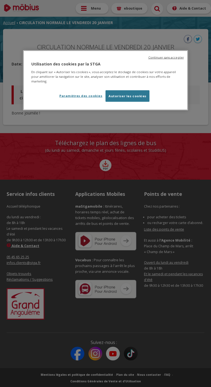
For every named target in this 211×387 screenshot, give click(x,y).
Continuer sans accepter (166, 57)
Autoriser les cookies (127, 96)
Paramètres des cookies (80, 95)
